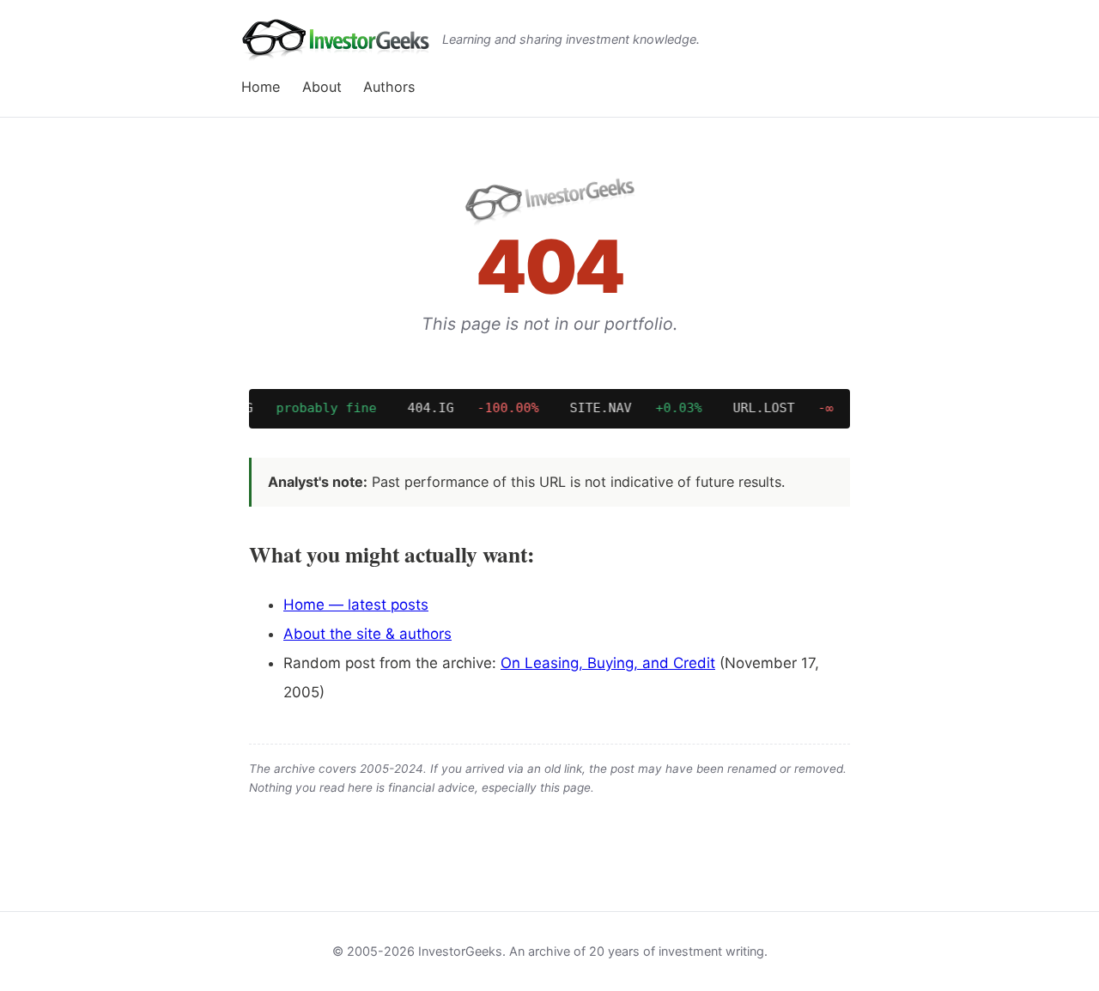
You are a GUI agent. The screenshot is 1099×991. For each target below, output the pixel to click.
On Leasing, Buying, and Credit (608, 663)
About (322, 86)
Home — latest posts (355, 604)
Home (260, 86)
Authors (389, 86)
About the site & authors (367, 633)
